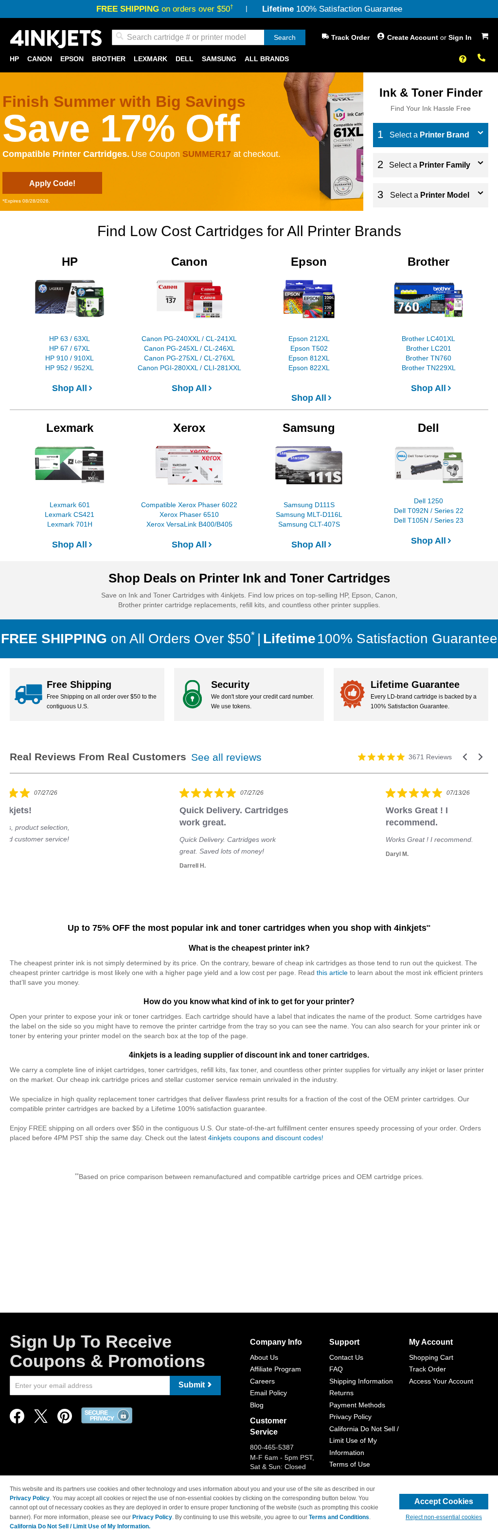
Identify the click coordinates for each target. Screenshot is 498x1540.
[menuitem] (14, 59)
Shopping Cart (431, 1357)
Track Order (350, 37)
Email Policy (268, 1393)
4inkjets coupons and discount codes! (265, 1138)
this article (332, 972)
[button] (465, 757)
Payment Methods (357, 1405)
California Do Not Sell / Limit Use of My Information (364, 1440)
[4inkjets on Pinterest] (64, 1418)
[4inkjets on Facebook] (17, 1418)
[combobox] (208, 37)
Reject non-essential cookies (444, 1517)
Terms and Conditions (339, 1517)
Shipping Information (361, 1381)
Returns (341, 1393)
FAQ (336, 1369)
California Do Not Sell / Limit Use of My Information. (80, 1526)
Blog (257, 1405)
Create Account (413, 37)
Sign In (460, 37)
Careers (262, 1381)
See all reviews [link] (226, 757)
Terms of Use (349, 1464)
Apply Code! (52, 183)
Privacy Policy (350, 1416)
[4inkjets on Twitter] (41, 1418)
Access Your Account (441, 1381)
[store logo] (56, 39)
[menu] (249, 59)
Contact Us (346, 1357)
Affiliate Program (275, 1369)
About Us (264, 1357)
